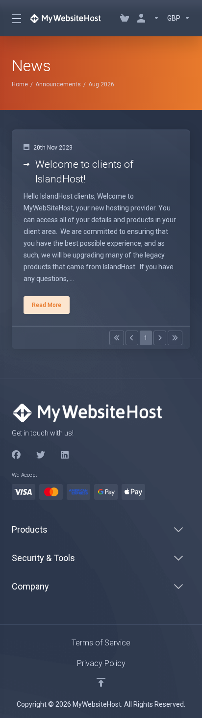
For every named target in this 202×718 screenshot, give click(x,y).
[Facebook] (16, 455)
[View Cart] (124, 18)
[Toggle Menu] (15, 18)
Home (20, 84)
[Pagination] (116, 338)
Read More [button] (46, 305)
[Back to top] (101, 682)
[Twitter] (40, 455)
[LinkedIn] (65, 455)
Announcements (58, 84)
